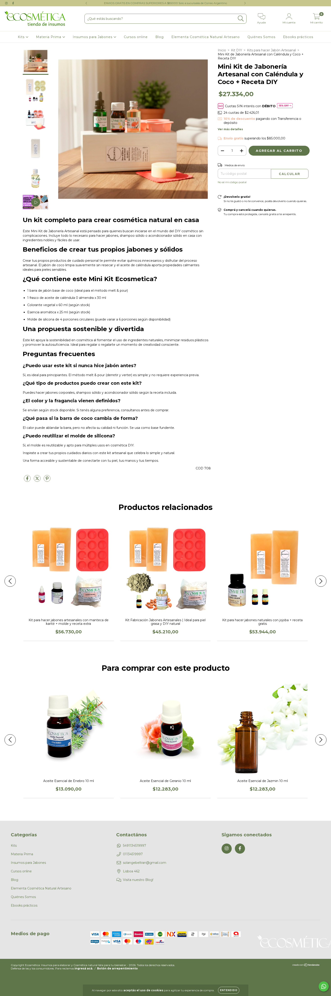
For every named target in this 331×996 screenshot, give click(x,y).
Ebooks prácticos (298, 37)
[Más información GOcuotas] (285, 106)
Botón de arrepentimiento (117, 968)
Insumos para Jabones (93, 37)
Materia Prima (49, 37)
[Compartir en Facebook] (28, 480)
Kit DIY (236, 50)
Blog (159, 37)
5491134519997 (134, 846)
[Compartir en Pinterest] (47, 480)
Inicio (222, 50)
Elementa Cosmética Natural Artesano (205, 37)
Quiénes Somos (261, 37)
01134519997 (133, 854)
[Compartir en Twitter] (37, 480)
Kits (22, 37)
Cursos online (136, 37)
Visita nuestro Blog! (138, 880)
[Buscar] (241, 18)
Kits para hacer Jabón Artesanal (271, 50)
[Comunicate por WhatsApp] (324, 986)
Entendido (228, 990)
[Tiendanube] (306, 965)
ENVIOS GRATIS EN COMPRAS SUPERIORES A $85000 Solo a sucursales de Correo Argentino (165, 3)
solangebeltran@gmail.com (144, 863)
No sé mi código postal (232, 182)
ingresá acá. (84, 968)
